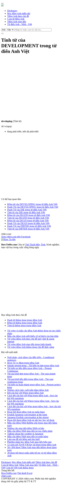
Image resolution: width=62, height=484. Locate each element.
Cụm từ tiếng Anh (15, 19)
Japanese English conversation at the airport (28, 417)
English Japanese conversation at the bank (27, 414)
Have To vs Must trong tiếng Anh (23, 363)
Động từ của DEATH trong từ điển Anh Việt (28, 215)
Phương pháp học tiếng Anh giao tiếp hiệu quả (29, 442)
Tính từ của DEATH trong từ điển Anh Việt (28, 218)
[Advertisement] (31, 88)
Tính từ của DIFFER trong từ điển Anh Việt (28, 229)
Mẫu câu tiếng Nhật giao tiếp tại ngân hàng (27, 436)
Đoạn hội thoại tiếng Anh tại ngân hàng (26, 412)
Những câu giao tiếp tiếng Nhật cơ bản (25, 428)
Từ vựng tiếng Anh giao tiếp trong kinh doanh (29, 344)
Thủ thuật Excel (24, 473)
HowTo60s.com (9, 473)
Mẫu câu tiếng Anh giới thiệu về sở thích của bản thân (32, 336)
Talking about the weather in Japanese (25, 433)
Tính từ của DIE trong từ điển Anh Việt (26, 212)
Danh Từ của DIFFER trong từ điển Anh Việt (29, 226)
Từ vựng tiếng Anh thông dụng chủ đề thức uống (30, 347)
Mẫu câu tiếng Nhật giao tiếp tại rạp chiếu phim (29, 431)
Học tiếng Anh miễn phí (18, 13)
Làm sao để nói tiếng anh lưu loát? (23, 439)
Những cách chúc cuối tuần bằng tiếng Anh (28, 390)
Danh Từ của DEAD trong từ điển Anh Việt (28, 223)
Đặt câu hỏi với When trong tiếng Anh (25, 393)
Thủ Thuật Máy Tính (35, 244)
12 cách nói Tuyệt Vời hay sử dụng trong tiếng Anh (31, 444)
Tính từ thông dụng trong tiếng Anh (24, 325)
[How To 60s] (8, 239)
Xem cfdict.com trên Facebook (16, 236)
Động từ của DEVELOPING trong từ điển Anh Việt (32, 204)
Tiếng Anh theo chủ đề (18, 16)
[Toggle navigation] (2, 3)
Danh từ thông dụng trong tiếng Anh (24, 320)
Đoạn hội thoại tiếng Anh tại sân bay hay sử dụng (30, 420)
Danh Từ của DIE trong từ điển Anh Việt (26, 209)
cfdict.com (6, 476)
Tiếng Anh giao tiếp (16, 21)
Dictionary (12, 10)
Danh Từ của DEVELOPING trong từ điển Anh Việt (32, 207)
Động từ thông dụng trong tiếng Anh (24, 323)
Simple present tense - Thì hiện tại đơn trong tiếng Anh (33, 365)
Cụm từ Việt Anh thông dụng (20, 467)
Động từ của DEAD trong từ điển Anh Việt (28, 220)
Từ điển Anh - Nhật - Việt (19, 24)
